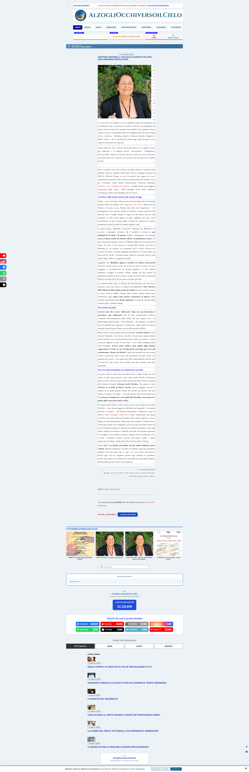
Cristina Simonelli (147, 469)
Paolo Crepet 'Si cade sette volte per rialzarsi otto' (120, 667)
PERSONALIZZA (156, 769)
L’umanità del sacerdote (103, 699)
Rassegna (137, 27)
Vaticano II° (179, 27)
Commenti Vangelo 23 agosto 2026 (126, 36)
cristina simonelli (128, 514)
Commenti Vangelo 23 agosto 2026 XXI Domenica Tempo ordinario (127, 683)
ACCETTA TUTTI (176, 769)
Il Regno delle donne (111, 489)
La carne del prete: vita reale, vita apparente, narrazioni (123, 731)
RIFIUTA (166, 769)
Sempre (168, 646)
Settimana (80, 646)
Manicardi (87, 27)
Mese (109, 646)
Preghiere (122, 27)
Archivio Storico (124, 576)
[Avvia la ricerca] (102, 567)
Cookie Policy (140, 769)
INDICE (78, 27)
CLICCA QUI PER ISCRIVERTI (140, 5)
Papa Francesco (104, 27)
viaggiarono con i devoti (133, 204)
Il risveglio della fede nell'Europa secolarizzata (118, 747)
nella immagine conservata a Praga (120, 415)
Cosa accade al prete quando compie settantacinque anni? (124, 715)
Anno (139, 646)
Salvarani (152, 27)
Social (165, 27)
